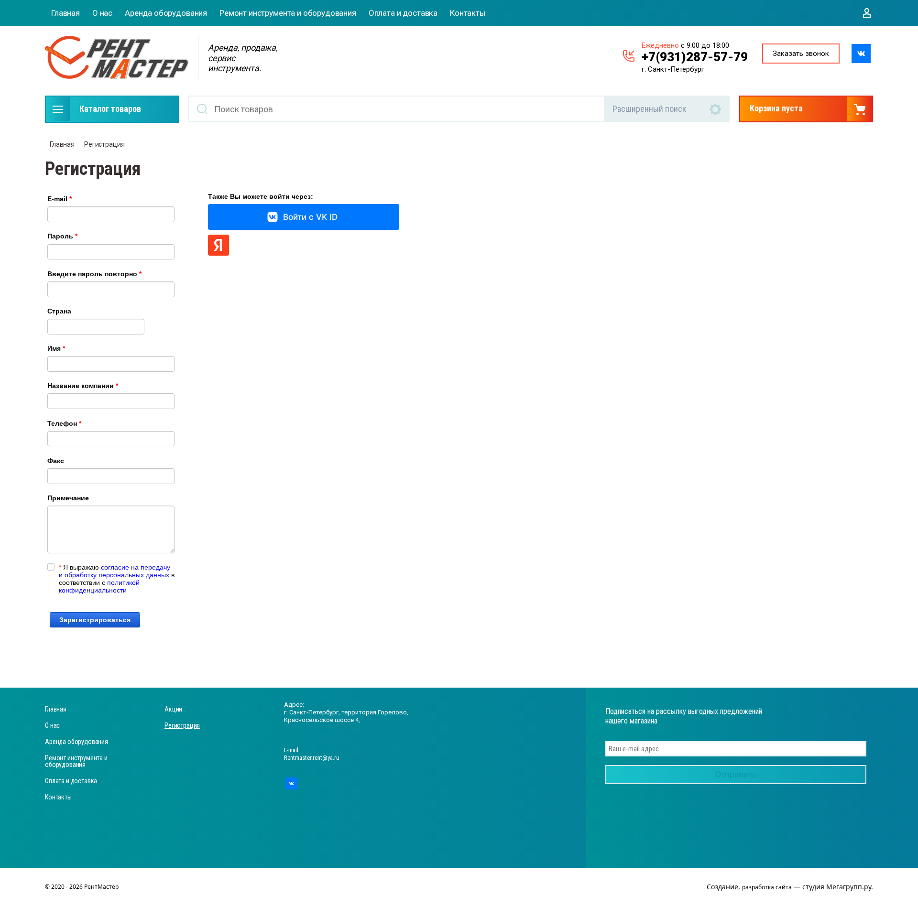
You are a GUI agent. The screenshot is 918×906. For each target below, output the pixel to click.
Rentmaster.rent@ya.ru (311, 757)
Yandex (218, 245)
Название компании (82, 385)
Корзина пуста (776, 108)
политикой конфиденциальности (99, 586)
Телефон (64, 423)
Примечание (68, 498)
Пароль (62, 236)
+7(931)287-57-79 (695, 57)
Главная (65, 13)
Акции (173, 709)
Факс (55, 460)
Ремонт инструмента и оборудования (287, 13)
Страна (59, 311)
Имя (56, 348)
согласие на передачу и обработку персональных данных (114, 571)
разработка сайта (767, 887)
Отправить (735, 774)
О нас (102, 13)
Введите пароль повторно (94, 274)
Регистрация (104, 144)
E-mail (59, 199)
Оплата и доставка (403, 13)
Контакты (468, 13)
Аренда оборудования (166, 13)
